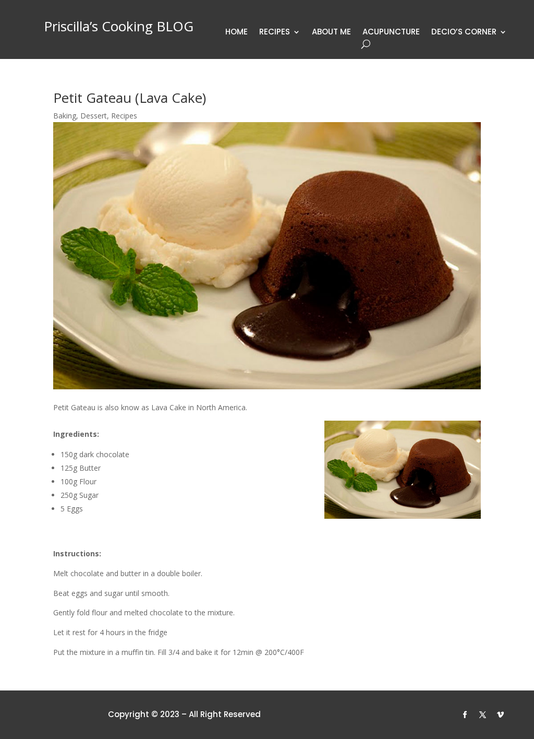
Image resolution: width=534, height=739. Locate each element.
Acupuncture (391, 32)
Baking (64, 116)
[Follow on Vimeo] (500, 715)
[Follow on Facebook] (465, 715)
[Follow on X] (483, 715)
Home (236, 32)
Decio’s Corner (463, 32)
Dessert (93, 116)
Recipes (274, 32)
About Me (331, 32)
